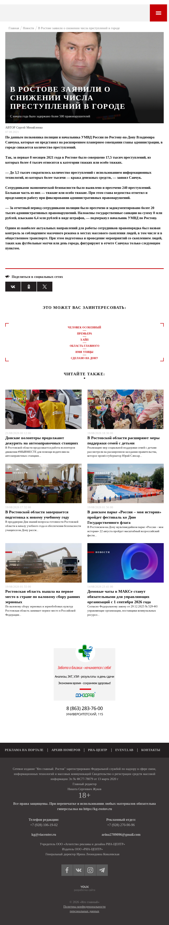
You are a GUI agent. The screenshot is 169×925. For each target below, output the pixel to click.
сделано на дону (84, 358)
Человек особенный (84, 327)
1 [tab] (84, 378)
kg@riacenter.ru (43, 834)
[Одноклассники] (29, 287)
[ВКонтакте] (13, 287)
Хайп (84, 339)
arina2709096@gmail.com (121, 834)
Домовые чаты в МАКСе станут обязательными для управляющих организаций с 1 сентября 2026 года (119, 596)
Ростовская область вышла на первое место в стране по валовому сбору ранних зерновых (42, 596)
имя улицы (84, 352)
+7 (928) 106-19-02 (44, 825)
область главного (84, 345)
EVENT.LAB (124, 750)
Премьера (84, 333)
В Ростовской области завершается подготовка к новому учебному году (37, 514)
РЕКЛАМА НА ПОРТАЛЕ (24, 750)
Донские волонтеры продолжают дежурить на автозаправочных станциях (41, 440)
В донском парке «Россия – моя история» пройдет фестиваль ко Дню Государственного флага (124, 517)
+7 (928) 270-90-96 (121, 825)
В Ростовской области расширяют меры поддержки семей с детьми (123, 440)
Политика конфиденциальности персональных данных (84, 909)
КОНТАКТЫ (150, 750)
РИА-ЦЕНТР (97, 750)
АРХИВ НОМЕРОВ (65, 750)
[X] (44, 287)
